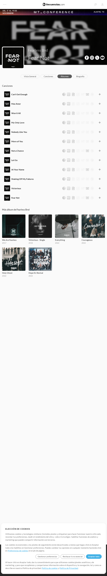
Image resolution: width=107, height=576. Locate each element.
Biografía (80, 76)
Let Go (14, 160)
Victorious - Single (37, 240)
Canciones (48, 76)
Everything (60, 240)
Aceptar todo (93, 556)
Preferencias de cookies (18, 550)
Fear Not (15, 197)
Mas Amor (16, 103)
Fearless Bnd (38, 50)
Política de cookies (50, 568)
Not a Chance (17, 150)
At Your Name (17, 169)
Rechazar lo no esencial (72, 556)
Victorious (16, 188)
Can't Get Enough (19, 94)
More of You (17, 141)
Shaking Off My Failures (22, 179)
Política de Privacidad (69, 568)
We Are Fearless (9, 240)
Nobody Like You (19, 132)
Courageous (87, 240)
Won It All (16, 113)
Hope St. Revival (36, 273)
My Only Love (17, 122)
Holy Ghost (7, 273)
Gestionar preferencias (47, 556)
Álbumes (65, 76)
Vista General (30, 76)
